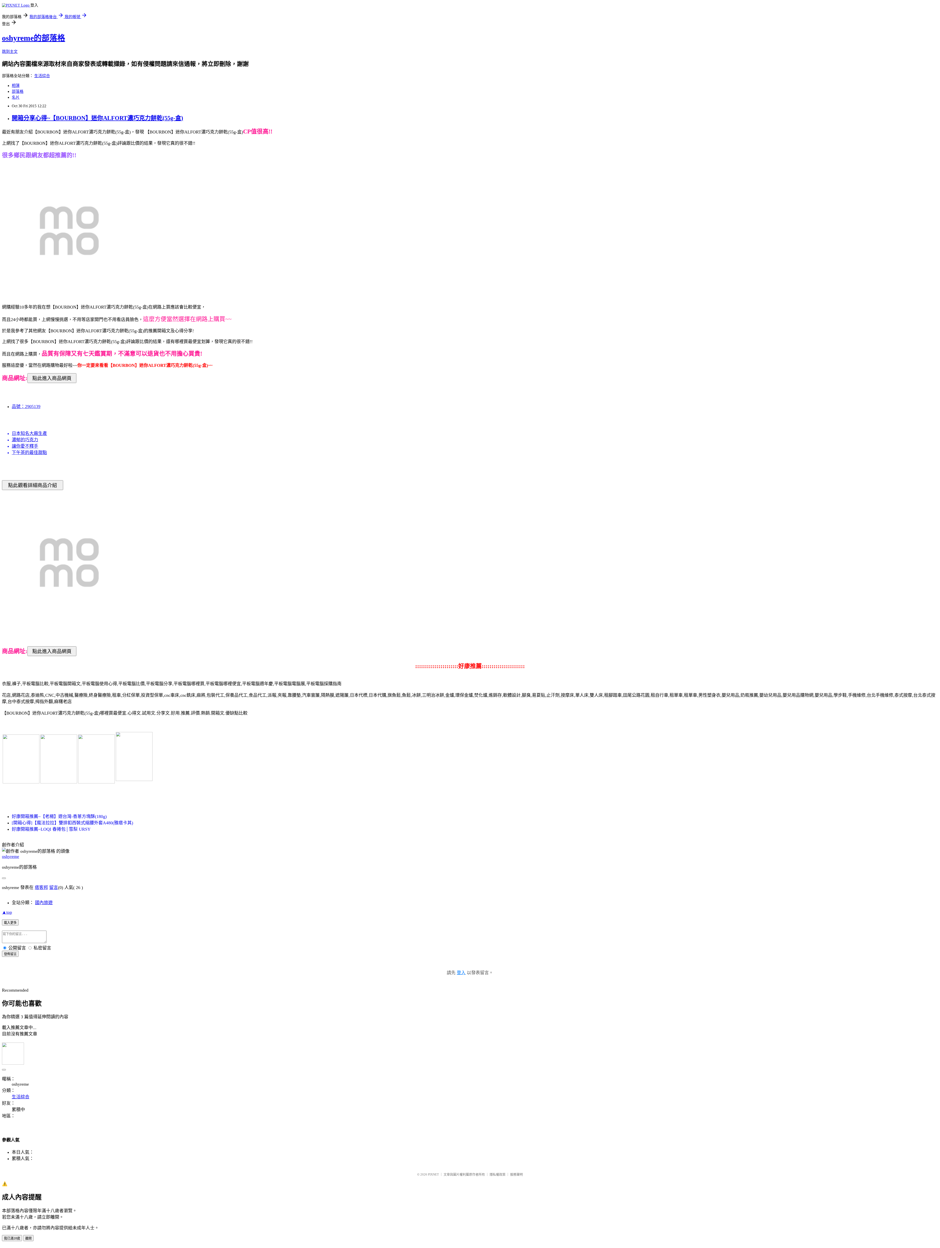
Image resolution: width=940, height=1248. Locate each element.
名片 (16, 97)
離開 (28, 1238)
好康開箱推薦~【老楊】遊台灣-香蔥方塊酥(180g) (59, 816)
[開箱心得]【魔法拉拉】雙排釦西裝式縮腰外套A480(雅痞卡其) (72, 822)
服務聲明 (516, 1174)
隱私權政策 (497, 1174)
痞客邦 (41, 887)
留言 (53, 887)
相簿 (16, 86)
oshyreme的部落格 (33, 38)
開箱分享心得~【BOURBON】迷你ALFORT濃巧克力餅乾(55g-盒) (97, 118)
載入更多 (10, 922)
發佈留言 (10, 954)
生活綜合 (42, 76)
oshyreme (10, 856)
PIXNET (433, 1174)
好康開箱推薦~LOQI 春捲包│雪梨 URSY (51, 829)
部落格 (18, 91)
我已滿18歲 (12, 1238)
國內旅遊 (44, 902)
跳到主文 (10, 51)
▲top (7, 912)
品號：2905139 (26, 406)
